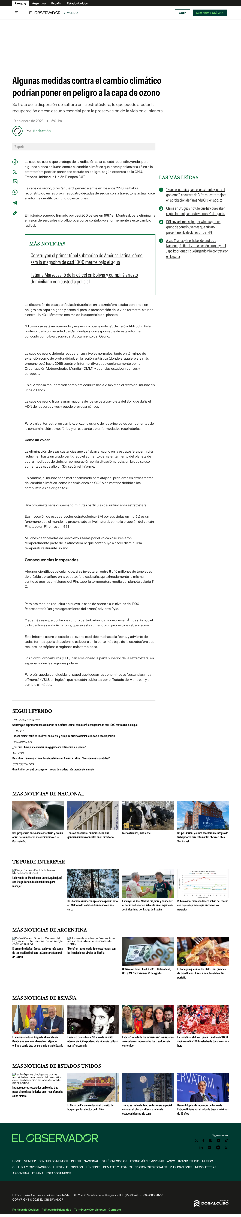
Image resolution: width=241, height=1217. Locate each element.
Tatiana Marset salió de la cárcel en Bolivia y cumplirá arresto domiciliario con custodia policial (64, 736)
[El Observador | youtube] (218, 1140)
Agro (171, 1161)
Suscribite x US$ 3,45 (209, 12)
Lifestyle (60, 1167)
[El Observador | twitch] (226, 1147)
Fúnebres (93, 1167)
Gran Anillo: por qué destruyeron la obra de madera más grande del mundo (53, 769)
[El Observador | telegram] (218, 1147)
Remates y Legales (117, 1167)
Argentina (39, 3)
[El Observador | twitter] (196, 1140)
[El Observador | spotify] (209, 1147)
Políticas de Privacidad (56, 1209)
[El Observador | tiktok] (226, 1140)
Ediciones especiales (151, 1167)
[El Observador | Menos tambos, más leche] (148, 828)
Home (16, 1161)
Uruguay (20, 3)
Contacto (115, 1209)
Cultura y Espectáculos (31, 1167)
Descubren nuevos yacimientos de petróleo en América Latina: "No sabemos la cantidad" (61, 758)
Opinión (77, 1167)
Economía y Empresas (147, 1161)
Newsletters (205, 1167)
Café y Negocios (114, 1161)
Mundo (72, 12)
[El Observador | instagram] (211, 1140)
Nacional (91, 1161)
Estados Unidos (77, 3)
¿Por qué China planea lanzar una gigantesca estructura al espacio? (49, 747)
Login (182, 12)
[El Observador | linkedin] (201, 1147)
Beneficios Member (53, 1161)
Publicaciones (181, 1167)
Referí (76, 1161)
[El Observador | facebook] (203, 1140)
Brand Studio (188, 1161)
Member (30, 1161)
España (56, 3)
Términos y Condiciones (90, 1209)
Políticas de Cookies (25, 1209)
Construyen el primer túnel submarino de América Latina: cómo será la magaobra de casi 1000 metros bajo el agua (74, 724)
